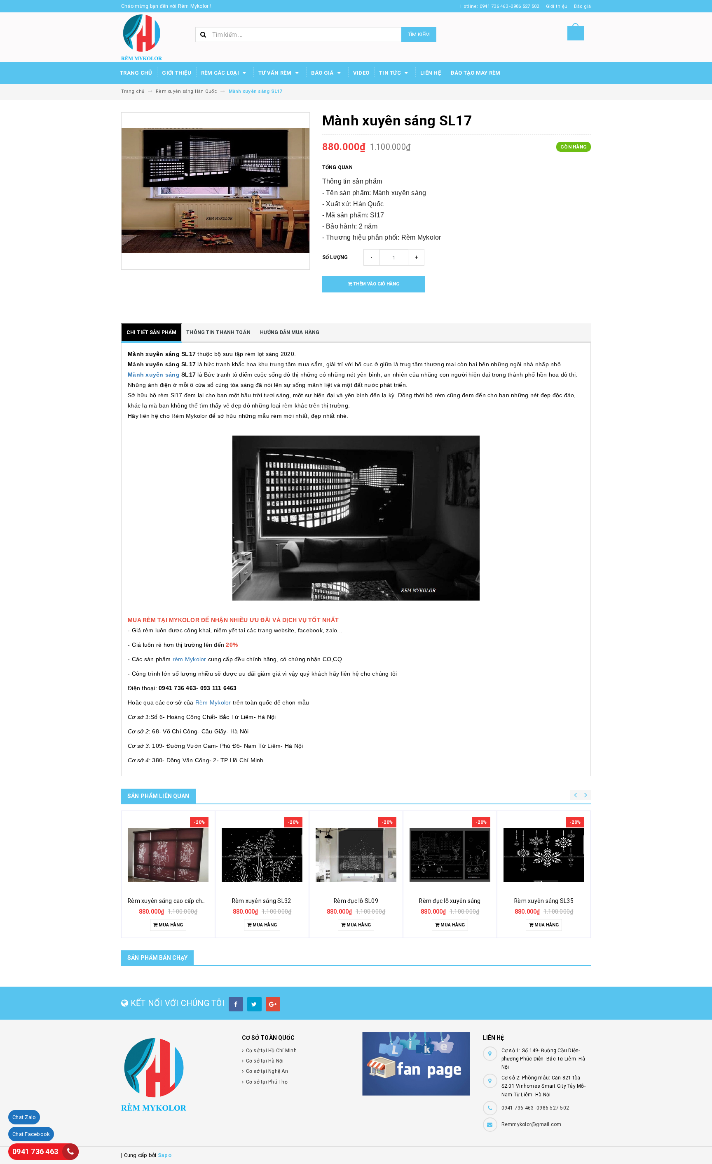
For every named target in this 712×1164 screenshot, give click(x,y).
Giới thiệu (176, 73)
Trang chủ (136, 73)
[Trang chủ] (141, 37)
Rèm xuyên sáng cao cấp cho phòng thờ (181, 901)
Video (361, 73)
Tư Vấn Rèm (275, 73)
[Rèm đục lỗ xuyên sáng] (450, 854)
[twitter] (254, 1004)
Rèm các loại (220, 73)
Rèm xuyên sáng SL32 (262, 901)
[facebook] (236, 1004)
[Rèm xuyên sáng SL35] (544, 854)
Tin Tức (390, 73)
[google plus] (273, 1004)
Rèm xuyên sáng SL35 (544, 901)
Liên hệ (430, 73)
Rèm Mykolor (213, 702)
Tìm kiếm (419, 34)
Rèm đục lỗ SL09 (356, 901)
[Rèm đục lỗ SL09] (356, 854)
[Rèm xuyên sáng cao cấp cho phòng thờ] (168, 854)
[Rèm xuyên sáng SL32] (262, 854)
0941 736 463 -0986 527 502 (535, 1108)
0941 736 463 (35, 1151)
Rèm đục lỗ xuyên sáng (449, 901)
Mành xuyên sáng (154, 374)
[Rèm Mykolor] (175, 1074)
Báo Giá (323, 73)
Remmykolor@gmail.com (531, 1124)
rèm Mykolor (189, 659)
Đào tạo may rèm (476, 73)
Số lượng (335, 257)
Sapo (164, 1155)
